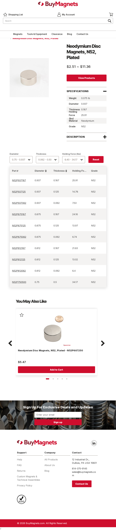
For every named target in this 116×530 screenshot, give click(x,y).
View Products (86, 78)
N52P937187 (19, 180)
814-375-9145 (79, 468)
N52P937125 (19, 191)
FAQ (19, 465)
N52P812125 (18, 259)
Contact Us (82, 34)
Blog (69, 34)
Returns (21, 470)
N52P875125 (19, 225)
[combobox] (58, 21)
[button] (10, 343)
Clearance (57, 34)
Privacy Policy (24, 485)
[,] (53, 329)
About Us (49, 465)
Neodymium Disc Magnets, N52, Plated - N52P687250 (50, 350)
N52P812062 (19, 270)
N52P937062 (19, 203)
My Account (68, 14)
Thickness (41, 154)
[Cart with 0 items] (111, 15)
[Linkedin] (94, 443)
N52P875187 (19, 214)
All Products (51, 459)
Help (19, 459)
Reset (96, 159)
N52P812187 (18, 248)
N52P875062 (19, 236)
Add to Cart (56, 369)
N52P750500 (19, 282)
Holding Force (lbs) (71, 154)
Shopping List (15, 14)
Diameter (14, 154)
